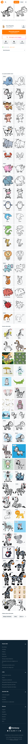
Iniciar (22, 2)
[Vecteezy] (2, 2)
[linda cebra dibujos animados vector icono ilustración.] (8, 676)
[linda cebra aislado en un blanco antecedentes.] (8, 358)
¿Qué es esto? (12, 47)
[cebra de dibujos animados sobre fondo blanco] (8, 576)
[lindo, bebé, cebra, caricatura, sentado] (19, 676)
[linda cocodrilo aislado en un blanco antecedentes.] (9, 430)
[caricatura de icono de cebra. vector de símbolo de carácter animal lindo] (8, 523)
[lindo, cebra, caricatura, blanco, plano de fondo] (8, 564)
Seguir (23, 27)
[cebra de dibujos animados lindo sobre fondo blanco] (8, 453)
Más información (6, 49)
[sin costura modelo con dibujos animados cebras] (8, 465)
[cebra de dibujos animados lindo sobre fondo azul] (9, 538)
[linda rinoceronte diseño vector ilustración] (8, 588)
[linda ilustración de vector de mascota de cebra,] (8, 551)
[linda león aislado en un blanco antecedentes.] (8, 651)
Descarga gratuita (14, 32)
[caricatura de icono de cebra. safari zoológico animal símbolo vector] (8, 511)
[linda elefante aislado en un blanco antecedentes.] (8, 689)
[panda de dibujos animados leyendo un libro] (8, 703)
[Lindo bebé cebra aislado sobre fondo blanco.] (19, 524)
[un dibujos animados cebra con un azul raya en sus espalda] (7, 716)
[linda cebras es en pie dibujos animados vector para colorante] (8, 639)
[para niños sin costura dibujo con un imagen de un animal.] (8, 395)
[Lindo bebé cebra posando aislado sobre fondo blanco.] (8, 663)
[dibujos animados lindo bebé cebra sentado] (18, 614)
